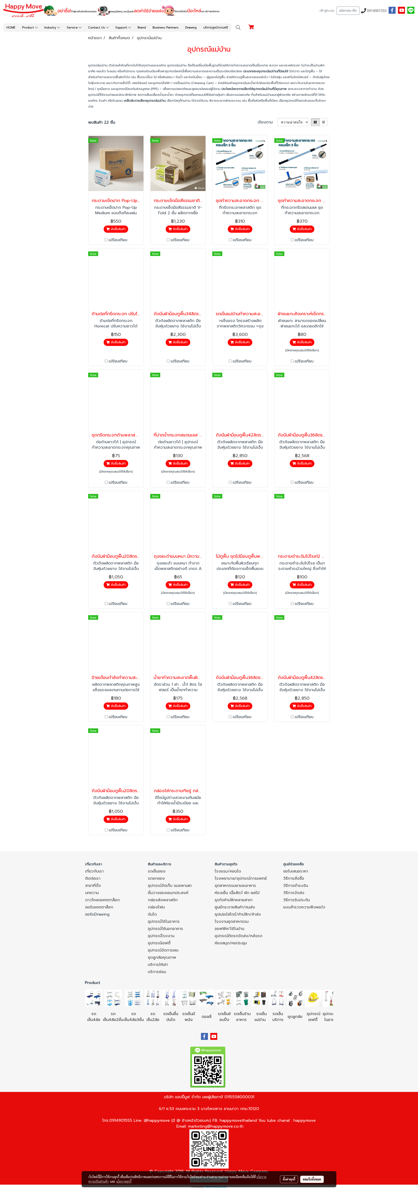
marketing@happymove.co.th (215, 1126)
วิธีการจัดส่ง (293, 893)
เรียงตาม (267, 122)
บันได (152, 914)
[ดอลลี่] (206, 998)
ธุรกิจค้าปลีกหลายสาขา (234, 900)
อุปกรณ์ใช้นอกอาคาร (165, 929)
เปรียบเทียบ (118, 240)
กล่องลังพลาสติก (163, 900)
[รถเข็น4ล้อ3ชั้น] (133, 998)
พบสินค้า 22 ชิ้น (101, 122)
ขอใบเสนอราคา (295, 871)
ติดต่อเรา (92, 878)
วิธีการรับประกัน (296, 900)
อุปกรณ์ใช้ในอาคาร (164, 921)
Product (28, 27)
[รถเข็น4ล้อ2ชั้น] (113, 998)
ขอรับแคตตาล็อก (99, 907)
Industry (50, 27)
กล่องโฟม (156, 907)
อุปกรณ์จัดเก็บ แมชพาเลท (170, 885)
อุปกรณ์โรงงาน (161, 936)
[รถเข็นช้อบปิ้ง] (224, 998)
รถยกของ (156, 878)
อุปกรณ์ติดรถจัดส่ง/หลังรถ (238, 936)
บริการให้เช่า (158, 965)
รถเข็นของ (156, 871)
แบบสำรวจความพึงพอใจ (304, 907)
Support (121, 27)
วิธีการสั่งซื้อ (293, 878)
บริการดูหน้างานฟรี (215, 27)
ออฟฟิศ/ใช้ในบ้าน (229, 929)
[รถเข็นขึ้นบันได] (170, 998)
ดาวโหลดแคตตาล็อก (102, 900)
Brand (142, 27)
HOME (11, 27)
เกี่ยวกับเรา (94, 871)
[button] (238, 27)
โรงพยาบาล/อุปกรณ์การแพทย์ (241, 878)
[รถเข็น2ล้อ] (153, 998)
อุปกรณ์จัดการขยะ (163, 950)
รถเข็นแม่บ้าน (261, 1017)
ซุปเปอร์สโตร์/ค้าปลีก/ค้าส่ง (238, 914)
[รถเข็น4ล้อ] (94, 998)
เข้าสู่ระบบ (327, 11)
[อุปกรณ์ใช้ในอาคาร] (318, 1020)
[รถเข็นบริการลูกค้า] (278, 998)
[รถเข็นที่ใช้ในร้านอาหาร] (242, 998)
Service (73, 27)
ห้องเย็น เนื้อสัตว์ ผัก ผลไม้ (237, 893)
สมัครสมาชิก (348, 11)
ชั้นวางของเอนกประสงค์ (168, 893)
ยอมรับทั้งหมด (312, 1179)
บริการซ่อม (157, 972)
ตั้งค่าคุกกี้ (289, 1179)
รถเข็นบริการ (277, 1017)
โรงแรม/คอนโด (228, 871)
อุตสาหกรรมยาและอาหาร (235, 885)
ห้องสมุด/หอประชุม (231, 943)
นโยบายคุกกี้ (123, 1181)
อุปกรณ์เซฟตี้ (159, 943)
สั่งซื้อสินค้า (118, 229)
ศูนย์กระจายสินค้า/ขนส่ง (235, 907)
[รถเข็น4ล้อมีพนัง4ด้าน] (188, 998)
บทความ (92, 893)
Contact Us (97, 27)
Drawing (191, 27)
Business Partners (166, 27)
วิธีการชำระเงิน (295, 885)
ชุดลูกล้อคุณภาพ (162, 957)
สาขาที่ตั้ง (93, 885)
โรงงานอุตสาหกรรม (232, 921)
